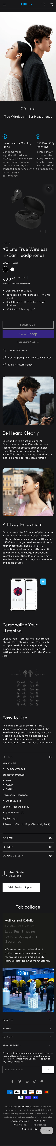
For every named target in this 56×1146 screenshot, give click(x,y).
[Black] (6, 269)
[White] (12, 269)
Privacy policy (20, 1125)
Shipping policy (29, 1129)
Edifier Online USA (23, 1106)
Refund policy (39, 1120)
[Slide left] (41, 231)
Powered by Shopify (19, 1121)
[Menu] (4, 4)
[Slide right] (49, 231)
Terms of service (38, 1125)
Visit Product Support (21, 887)
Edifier (6, 243)
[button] (43, 4)
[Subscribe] (47, 1069)
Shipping (6, 283)
